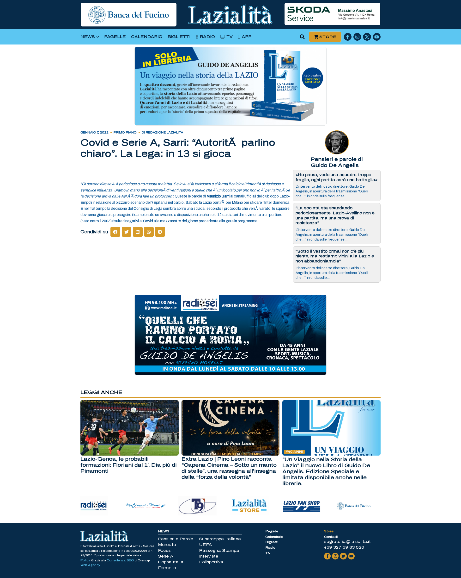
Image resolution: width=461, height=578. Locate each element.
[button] (302, 37)
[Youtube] (377, 37)
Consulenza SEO (120, 560)
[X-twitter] (367, 37)
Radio (207, 37)
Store (329, 531)
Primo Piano (125, 132)
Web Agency (90, 565)
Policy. (85, 560)
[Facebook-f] (348, 37)
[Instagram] (357, 37)
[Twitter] (343, 556)
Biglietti (179, 37)
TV (229, 37)
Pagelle (115, 37)
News (87, 37)
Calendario (146, 37)
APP (246, 37)
